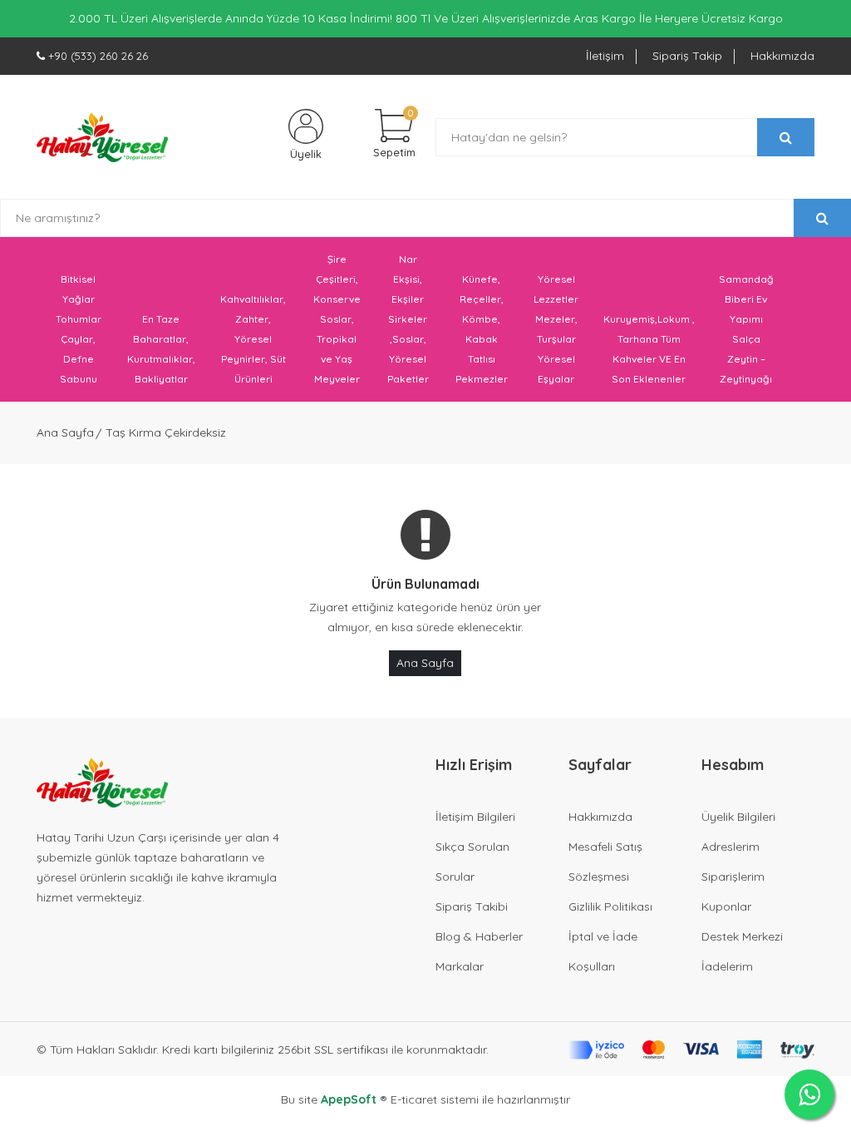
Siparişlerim (733, 876)
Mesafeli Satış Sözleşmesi (605, 861)
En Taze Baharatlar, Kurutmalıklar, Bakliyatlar (161, 349)
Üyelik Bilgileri (738, 816)
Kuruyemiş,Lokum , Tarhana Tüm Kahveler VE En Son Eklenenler (649, 349)
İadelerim (727, 966)
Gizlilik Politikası (610, 906)
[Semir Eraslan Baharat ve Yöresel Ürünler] (102, 137)
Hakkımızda (782, 55)
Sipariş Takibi (471, 906)
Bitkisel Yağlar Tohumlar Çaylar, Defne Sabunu (78, 329)
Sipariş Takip (687, 55)
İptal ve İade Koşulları (602, 951)
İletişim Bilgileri (475, 816)
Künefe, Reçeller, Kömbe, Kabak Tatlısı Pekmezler (481, 329)
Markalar (459, 966)
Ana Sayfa (65, 432)
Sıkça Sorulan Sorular (472, 861)
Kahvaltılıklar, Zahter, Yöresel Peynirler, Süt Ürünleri (253, 339)
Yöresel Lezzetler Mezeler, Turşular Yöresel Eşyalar (556, 329)
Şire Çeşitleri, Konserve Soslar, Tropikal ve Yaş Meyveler (337, 319)
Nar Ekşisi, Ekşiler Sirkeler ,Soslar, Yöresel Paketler (408, 319)
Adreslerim (730, 846)
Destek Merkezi (742, 936)
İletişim (605, 55)
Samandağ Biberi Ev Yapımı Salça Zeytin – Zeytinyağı (746, 329)
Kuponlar (726, 906)
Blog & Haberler (479, 936)
